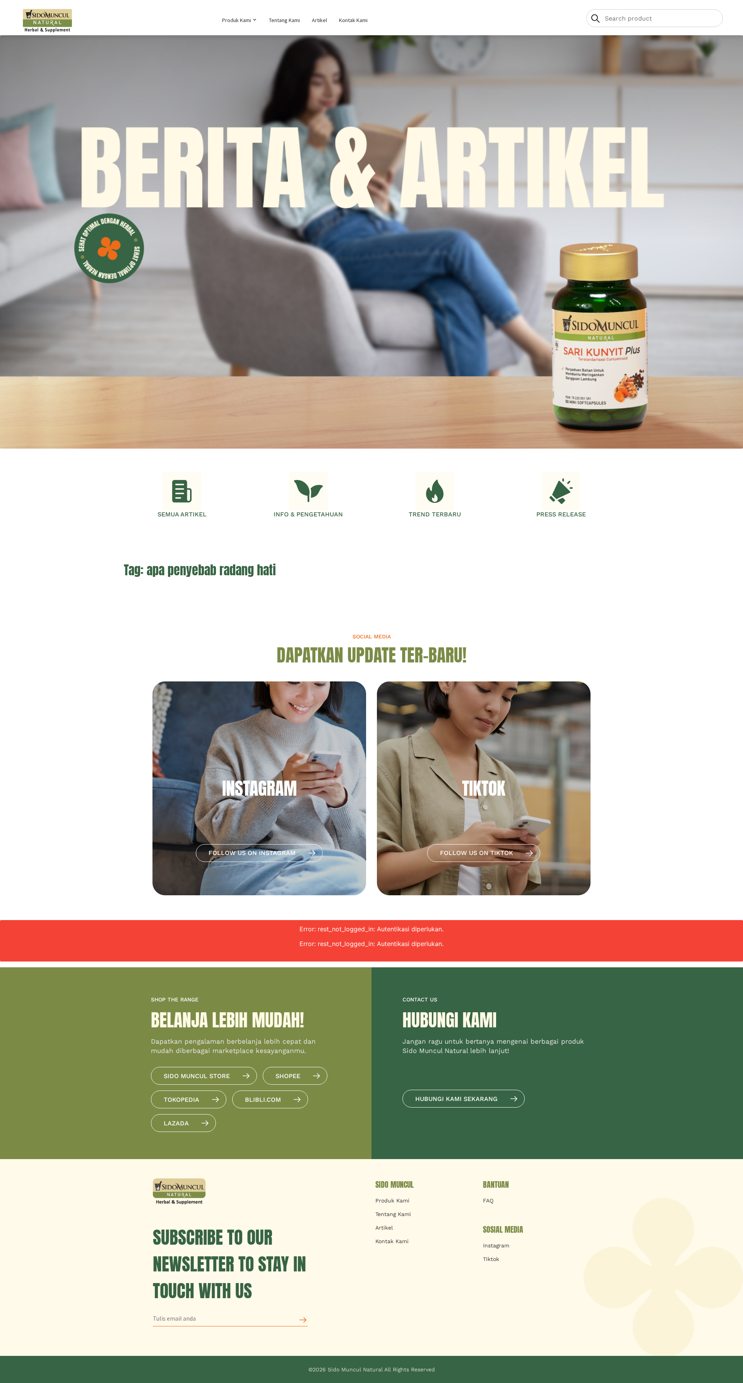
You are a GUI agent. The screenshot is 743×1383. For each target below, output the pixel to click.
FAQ (488, 1200)
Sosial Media (503, 1229)
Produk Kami (237, 20)
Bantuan (496, 1184)
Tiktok (491, 1259)
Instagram (496, 1245)
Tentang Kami (284, 20)
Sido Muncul (394, 1184)
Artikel (319, 20)
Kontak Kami (353, 20)
